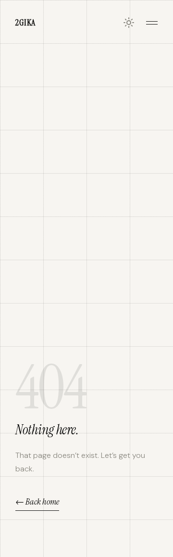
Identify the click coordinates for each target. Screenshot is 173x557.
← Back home (37, 501)
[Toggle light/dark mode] (129, 22)
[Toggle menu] (152, 22)
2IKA (25, 22)
